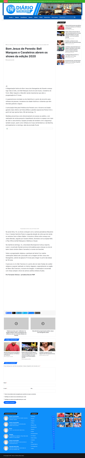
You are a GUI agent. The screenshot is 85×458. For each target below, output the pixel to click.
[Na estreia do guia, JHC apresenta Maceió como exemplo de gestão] (60, 62)
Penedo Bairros (34, 444)
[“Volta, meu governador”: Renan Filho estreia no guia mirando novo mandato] (61, 425)
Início (8, 44)
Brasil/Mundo (24, 17)
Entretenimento (34, 433)
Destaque (12, 44)
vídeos (32, 448)
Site (31, 388)
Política (36, 17)
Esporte (30, 17)
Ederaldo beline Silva (14, 446)
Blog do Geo (47, 17)
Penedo (10, 17)
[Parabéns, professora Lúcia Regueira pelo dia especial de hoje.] (47, 346)
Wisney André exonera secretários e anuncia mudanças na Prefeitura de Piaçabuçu (12, 354)
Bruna (10, 428)
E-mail (5, 388)
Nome (5, 382)
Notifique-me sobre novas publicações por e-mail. (15, 399)
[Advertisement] (30, 30)
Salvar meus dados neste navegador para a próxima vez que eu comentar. (20, 394)
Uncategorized (34, 446)
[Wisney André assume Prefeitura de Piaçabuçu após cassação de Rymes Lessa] (69, 425)
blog (32, 442)
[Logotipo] (42, 9)
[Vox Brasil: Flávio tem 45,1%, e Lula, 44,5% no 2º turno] (60, 56)
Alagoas (17, 17)
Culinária (33, 440)
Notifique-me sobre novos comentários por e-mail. (15, 396)
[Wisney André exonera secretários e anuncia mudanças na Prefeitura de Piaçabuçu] (12, 346)
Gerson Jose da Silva (14, 416)
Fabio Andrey (55, 17)
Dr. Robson (33, 435)
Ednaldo (11, 434)
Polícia (40, 17)
